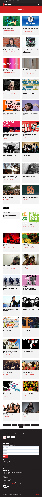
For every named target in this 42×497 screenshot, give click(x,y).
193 (29, 424)
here (5, 482)
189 (18, 424)
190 (21, 424)
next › (37, 424)
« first (5, 424)
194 (31, 424)
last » (21, 427)
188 (16, 424)
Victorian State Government (14, 483)
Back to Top (37, 494)
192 (26, 424)
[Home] (7, 4)
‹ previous (8, 424)
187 (13, 424)
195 (34, 424)
